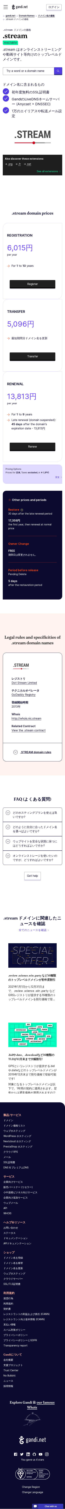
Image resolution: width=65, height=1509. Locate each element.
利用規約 (8, 1303)
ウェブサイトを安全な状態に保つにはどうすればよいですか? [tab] (35, 843)
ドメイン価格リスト (14, 1125)
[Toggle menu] (5, 7)
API (5, 1208)
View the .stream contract (29, 730)
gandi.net (10, 15)
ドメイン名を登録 (13, 1257)
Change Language (32, 1492)
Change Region (31, 1487)
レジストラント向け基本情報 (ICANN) (24, 1319)
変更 (57, 477)
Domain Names (26, 15)
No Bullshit (9, 1375)
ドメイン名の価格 (46, 15)
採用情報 (8, 1386)
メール (7, 1156)
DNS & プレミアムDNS (16, 1167)
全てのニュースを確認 (32, 930)
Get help (32, 875)
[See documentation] (21, 510)
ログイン (53, 7)
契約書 (7, 1308)
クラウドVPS (10, 1151)
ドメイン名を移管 (13, 1262)
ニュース (8, 1380)
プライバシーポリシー (15, 1334)
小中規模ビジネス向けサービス (20, 1192)
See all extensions (47, 171)
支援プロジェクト (13, 1365)
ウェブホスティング (14, 1130)
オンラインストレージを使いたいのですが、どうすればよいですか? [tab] (35, 858)
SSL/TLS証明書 (11, 1283)
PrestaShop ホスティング (17, 1146)
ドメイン (8, 1120)
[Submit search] (58, 71)
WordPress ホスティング (17, 1136)
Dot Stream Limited (24, 682)
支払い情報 (9, 1324)
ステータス (9, 1232)
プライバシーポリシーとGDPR (20, 1340)
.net (29, 163)
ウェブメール (10, 1202)
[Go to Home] (20, 7)
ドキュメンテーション (15, 1238)
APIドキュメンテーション (17, 1243)
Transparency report (15, 1345)
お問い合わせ (10, 1227)
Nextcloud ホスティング (17, 1141)
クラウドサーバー (13, 1278)
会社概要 (8, 1359)
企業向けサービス (13, 1181)
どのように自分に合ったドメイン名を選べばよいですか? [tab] (35, 829)
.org (10, 163)
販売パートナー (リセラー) (18, 1187)
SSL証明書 (9, 1162)
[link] (15, 1455)
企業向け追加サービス (15, 1197)
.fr (19, 163)
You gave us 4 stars (32, 1459)
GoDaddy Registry (24, 694)
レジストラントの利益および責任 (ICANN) (26, 1313)
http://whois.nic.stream (26, 718)
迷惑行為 (8, 1298)
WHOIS (7, 1213)
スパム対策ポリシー (14, 1329)
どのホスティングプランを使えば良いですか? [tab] (35, 815)
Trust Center (10, 1370)
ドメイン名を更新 (13, 1268)
